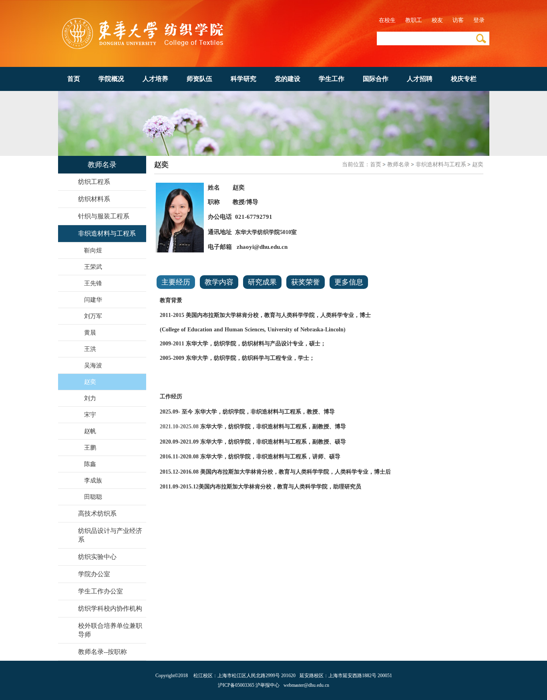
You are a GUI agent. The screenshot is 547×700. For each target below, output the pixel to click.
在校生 (387, 20)
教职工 (413, 20)
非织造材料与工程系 (441, 164)
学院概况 (111, 78)
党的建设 (287, 78)
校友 (437, 20)
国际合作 (375, 78)
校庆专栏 (464, 78)
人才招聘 (419, 78)
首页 (73, 78)
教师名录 (398, 164)
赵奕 (477, 164)
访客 (458, 20)
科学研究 (243, 78)
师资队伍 (199, 78)
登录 (479, 20)
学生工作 (331, 78)
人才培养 (155, 78)
